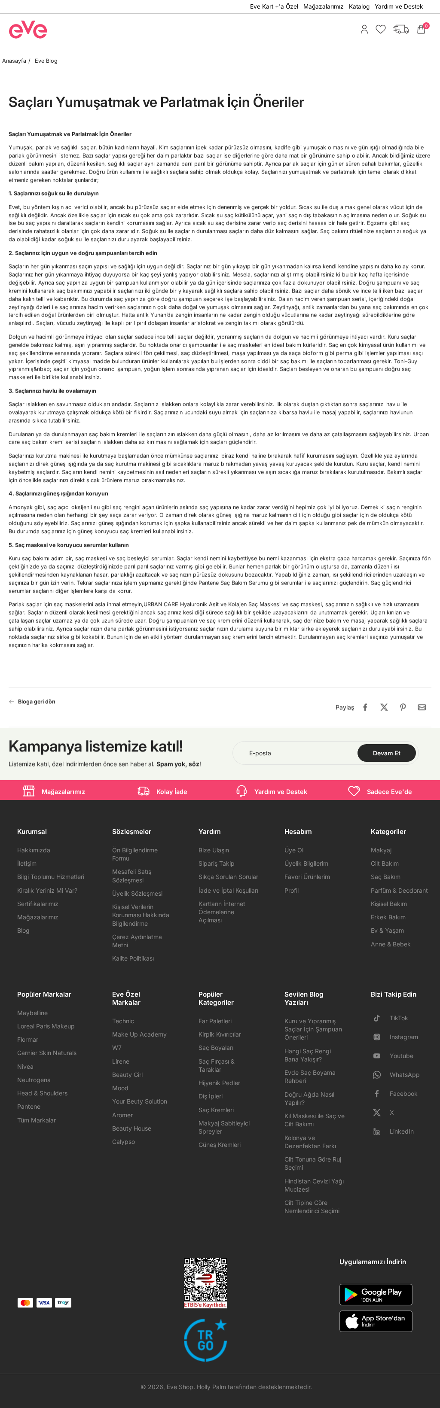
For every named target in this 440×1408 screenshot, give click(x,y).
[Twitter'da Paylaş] (384, 707)
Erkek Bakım (388, 917)
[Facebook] (380, 1093)
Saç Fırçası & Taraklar (217, 1065)
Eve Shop (180, 1386)
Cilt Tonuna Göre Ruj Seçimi (312, 1163)
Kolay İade (171, 791)
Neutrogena (34, 1079)
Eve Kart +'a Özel (274, 6)
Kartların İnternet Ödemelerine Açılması (222, 912)
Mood (120, 1088)
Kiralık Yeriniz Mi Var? (47, 890)
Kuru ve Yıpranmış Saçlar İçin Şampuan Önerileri (313, 1029)
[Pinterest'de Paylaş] (403, 707)
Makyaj (381, 850)
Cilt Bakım (385, 863)
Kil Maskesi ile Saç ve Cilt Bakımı (314, 1120)
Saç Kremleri (216, 1109)
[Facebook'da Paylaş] (365, 707)
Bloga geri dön (36, 701)
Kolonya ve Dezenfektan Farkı (310, 1142)
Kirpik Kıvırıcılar (220, 1034)
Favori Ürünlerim (307, 876)
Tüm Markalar (36, 1120)
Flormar (27, 1039)
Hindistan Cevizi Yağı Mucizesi (314, 1185)
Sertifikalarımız (37, 903)
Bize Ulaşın (214, 850)
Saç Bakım (385, 876)
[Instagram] (380, 1037)
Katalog (359, 6)
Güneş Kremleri (220, 1144)
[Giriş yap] (362, 29)
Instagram (404, 1036)
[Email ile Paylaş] (421, 707)
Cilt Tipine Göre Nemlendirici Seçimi (311, 1206)
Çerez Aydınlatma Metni (137, 941)
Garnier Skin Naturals (46, 1052)
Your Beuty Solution (139, 1101)
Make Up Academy (139, 1034)
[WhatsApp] (380, 1074)
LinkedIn (402, 1131)
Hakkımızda (33, 850)
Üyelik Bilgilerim (306, 863)
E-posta (260, 753)
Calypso (123, 1141)
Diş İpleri (211, 1096)
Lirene (120, 1061)
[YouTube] (380, 1055)
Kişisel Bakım (389, 903)
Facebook (404, 1093)
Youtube (401, 1055)
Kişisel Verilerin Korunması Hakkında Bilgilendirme (140, 915)
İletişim (27, 863)
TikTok (399, 1018)
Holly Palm (211, 1386)
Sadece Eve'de (389, 791)
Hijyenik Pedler (219, 1082)
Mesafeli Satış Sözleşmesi (131, 875)
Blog (23, 930)
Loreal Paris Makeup (46, 1026)
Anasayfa (14, 61)
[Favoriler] (379, 29)
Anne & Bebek (391, 944)
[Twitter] (380, 1112)
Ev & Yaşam (387, 930)
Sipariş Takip (217, 863)
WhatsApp (405, 1074)
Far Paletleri (215, 1021)
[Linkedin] (380, 1131)
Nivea (25, 1066)
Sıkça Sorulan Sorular (228, 876)
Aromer (122, 1115)
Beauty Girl (127, 1074)
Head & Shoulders (42, 1093)
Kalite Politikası (133, 958)
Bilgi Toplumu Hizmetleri (50, 876)
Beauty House (131, 1128)
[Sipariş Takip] (399, 29)
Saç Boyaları (216, 1047)
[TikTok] (380, 1018)
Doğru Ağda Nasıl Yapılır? (309, 1098)
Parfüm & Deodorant (399, 890)
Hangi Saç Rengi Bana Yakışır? (307, 1055)
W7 (117, 1047)
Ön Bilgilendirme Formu (135, 854)
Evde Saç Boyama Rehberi (310, 1076)
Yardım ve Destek (399, 6)
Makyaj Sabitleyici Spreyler (224, 1127)
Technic (123, 1021)
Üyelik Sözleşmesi (137, 893)
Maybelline (32, 1012)
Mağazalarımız (323, 6)
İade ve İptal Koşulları (228, 890)
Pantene (28, 1106)
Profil (291, 890)
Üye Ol (293, 850)
